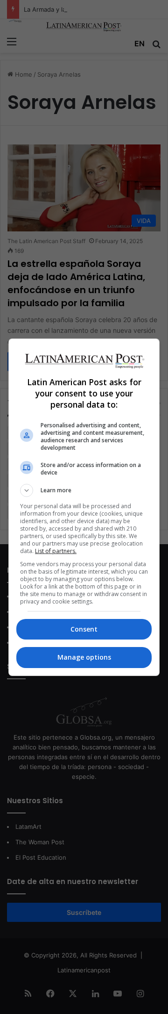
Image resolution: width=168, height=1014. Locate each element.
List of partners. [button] (56, 551)
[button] (84, 490)
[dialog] (84, 507)
